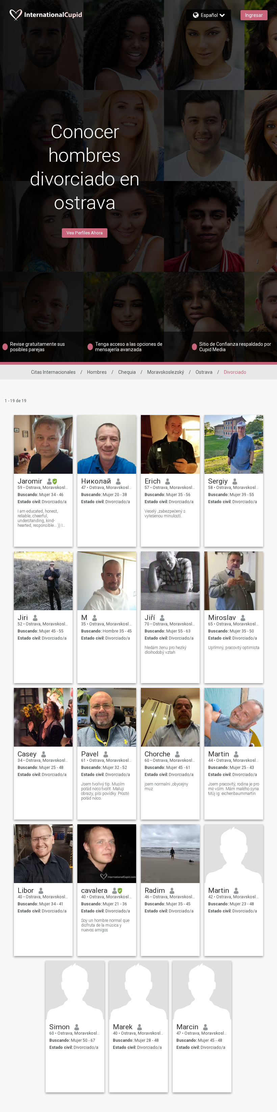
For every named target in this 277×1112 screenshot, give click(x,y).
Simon (59, 1027)
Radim (155, 890)
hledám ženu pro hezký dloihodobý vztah (165, 650)
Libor (26, 890)
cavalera (94, 890)
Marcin (187, 1027)
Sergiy (218, 481)
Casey (27, 754)
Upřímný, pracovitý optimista (233, 647)
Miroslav (222, 618)
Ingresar (254, 15)
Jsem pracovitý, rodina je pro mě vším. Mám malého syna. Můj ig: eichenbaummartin (234, 789)
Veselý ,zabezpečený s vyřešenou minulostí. (165, 513)
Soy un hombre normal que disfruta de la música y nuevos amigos (105, 925)
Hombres (97, 372)
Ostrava (204, 372)
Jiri (23, 618)
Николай (96, 481)
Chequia (127, 372)
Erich (152, 481)
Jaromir (30, 481)
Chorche (157, 754)
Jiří (150, 618)
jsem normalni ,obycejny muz (166, 786)
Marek (122, 1027)
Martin (218, 754)
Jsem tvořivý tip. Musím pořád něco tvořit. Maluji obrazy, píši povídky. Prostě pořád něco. (105, 791)
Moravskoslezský (165, 372)
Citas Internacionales (53, 372)
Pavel (90, 754)
